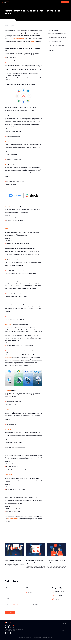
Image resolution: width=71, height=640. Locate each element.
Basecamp (7, 281)
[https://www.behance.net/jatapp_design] (10, 633)
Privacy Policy (15, 604)
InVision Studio (8, 474)
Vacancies (63, 628)
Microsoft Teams (8, 206)
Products (63, 625)
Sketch (6, 494)
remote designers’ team (29, 502)
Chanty (6, 228)
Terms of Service (36, 607)
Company (63, 626)
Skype (6, 115)
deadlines (33, 41)
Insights (11, 5)
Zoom (6, 164)
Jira (6, 259)
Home (6, 5)
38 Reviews (13, 627)
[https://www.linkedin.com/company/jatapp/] (7, 633)
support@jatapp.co (59, 599)
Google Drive (8, 390)
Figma (6, 452)
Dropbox (7, 409)
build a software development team (17, 38)
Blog (8, 5)
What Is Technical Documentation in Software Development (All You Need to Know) (35, 561)
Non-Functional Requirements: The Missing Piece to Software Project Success (56, 561)
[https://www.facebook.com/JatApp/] (5, 633)
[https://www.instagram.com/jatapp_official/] (9, 633)
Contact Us (65, 2)
